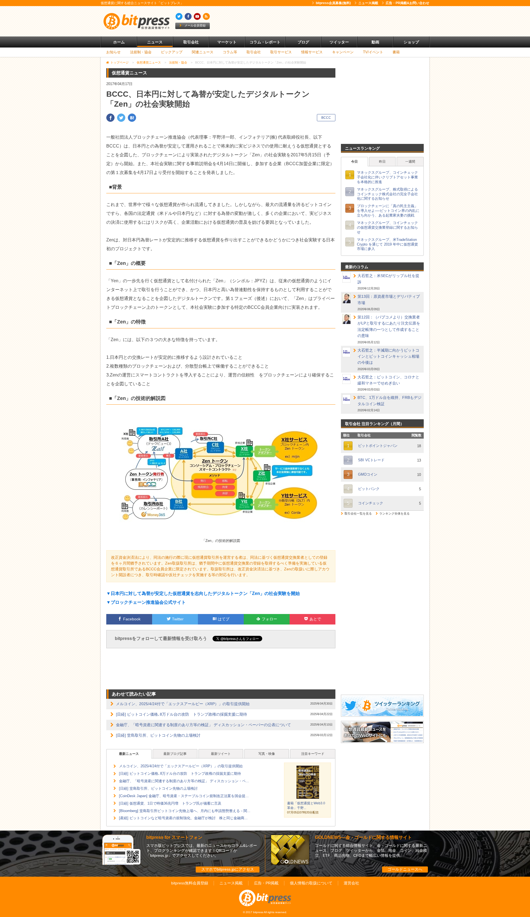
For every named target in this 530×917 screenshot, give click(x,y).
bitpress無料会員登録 (189, 883)
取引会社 (191, 42)
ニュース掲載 (368, 3)
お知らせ (113, 52)
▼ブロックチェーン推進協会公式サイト (146, 602)
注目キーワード (312, 754)
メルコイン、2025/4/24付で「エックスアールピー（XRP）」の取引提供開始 (183, 704)
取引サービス (281, 52)
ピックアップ (171, 52)
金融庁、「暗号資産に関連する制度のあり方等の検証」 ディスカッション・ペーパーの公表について (203, 725)
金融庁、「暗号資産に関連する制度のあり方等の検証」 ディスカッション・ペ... (184, 781)
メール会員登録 (195, 25)
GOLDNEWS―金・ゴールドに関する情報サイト (363, 837)
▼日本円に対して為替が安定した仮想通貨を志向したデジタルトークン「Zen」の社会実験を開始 (203, 593)
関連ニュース (202, 52)
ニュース (155, 42)
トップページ (119, 62)
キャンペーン (343, 52)
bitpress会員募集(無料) (333, 3)
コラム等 (230, 52)
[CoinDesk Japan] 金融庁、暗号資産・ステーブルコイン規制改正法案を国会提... (184, 796)
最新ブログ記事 (175, 754)
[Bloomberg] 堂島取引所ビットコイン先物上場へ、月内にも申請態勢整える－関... (184, 811)
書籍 (396, 52)
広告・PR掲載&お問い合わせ (407, 3)
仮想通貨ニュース (149, 62)
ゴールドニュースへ (405, 869)
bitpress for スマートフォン (174, 837)
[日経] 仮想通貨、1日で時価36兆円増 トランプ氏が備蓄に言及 (170, 803)
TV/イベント (373, 52)
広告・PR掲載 (266, 883)
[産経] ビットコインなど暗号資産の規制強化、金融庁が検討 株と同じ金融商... (183, 818)
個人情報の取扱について (311, 883)
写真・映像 (266, 754)
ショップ (411, 42)
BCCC (326, 118)
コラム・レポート (265, 42)
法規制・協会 (141, 52)
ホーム (119, 42)
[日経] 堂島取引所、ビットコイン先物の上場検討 (158, 735)
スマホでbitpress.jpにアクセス (227, 869)
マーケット (227, 42)
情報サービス (312, 52)
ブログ (303, 42)
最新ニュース (129, 754)
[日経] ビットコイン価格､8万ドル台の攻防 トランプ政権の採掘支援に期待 (181, 714)
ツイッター (339, 42)
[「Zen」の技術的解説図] (220, 534)
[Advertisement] (328, 21)
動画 (375, 42)
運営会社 (351, 883)
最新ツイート (221, 754)
